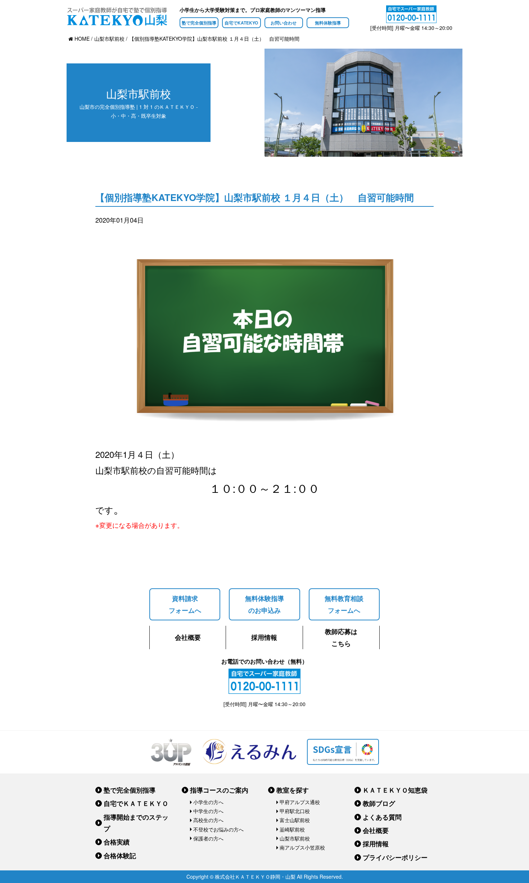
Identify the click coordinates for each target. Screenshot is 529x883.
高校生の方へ (208, 820)
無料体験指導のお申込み (264, 604)
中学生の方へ (208, 811)
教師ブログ (379, 803)
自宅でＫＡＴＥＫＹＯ (136, 803)
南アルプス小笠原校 (302, 847)
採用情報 (264, 637)
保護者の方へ (208, 838)
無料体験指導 (328, 22)
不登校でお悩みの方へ (218, 829)
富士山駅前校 (295, 820)
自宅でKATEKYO (241, 22)
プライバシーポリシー (395, 857)
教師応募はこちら (341, 637)
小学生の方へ (208, 802)
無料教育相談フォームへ (344, 604)
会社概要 (188, 637)
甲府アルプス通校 (300, 802)
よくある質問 (382, 817)
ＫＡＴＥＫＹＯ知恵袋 (395, 790)
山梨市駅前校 (295, 838)
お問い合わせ (284, 22)
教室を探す (292, 790)
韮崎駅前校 (292, 829)
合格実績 (117, 842)
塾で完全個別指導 (199, 22)
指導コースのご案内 (219, 790)
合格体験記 (120, 855)
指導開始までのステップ (136, 822)
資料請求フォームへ (185, 604)
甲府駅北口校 (295, 811)
